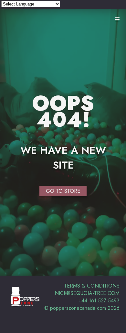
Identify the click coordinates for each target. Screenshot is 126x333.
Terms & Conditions (92, 285)
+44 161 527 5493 (99, 300)
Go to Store (63, 191)
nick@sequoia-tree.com (87, 293)
